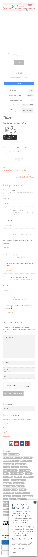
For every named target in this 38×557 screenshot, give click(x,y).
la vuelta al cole (18, 480)
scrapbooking (9, 512)
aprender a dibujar (11, 461)
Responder (6, 203)
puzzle (13, 499)
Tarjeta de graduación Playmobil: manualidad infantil (17, 419)
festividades (25, 470)
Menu (20, 63)
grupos (29, 473)
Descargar (19, 83)
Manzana (5, 428)
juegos (6, 480)
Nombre (7, 363)
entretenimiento (10, 470)
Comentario (8, 338)
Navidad (20, 486)
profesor (16, 496)
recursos (22, 499)
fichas (5, 473)
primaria (6, 496)
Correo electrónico (8, 371)
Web (5, 376)
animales (28, 457)
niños (14, 489)
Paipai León (6, 436)
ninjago (6, 489)
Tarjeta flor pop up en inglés (14, 169)
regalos (6, 509)
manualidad (19, 483)
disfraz (24, 467)
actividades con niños (12, 457)
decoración (21, 464)
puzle (5, 499)
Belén (26, 77)
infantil (18, 477)
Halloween (7, 477)
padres (22, 489)
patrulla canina (22, 493)
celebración (8, 464)
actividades (14, 454)
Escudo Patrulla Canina (25, 176)
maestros (7, 483)
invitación (28, 477)
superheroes (8, 515)
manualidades (9, 486)
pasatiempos (8, 493)
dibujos (15, 467)
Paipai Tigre (6, 432)
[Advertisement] (19, 33)
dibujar (6, 467)
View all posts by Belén (19, 151)
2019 (4, 454)
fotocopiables (17, 473)
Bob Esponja (26, 461)
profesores (28, 496)
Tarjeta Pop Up (7, 424)
